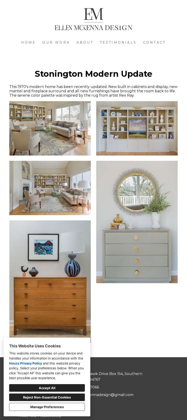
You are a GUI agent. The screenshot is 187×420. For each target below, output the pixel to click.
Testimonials (118, 42)
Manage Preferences (47, 407)
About (85, 42)
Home (28, 42)
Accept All (47, 388)
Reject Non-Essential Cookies (47, 397)
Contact (154, 42)
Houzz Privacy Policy (25, 363)
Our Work (56, 42)
